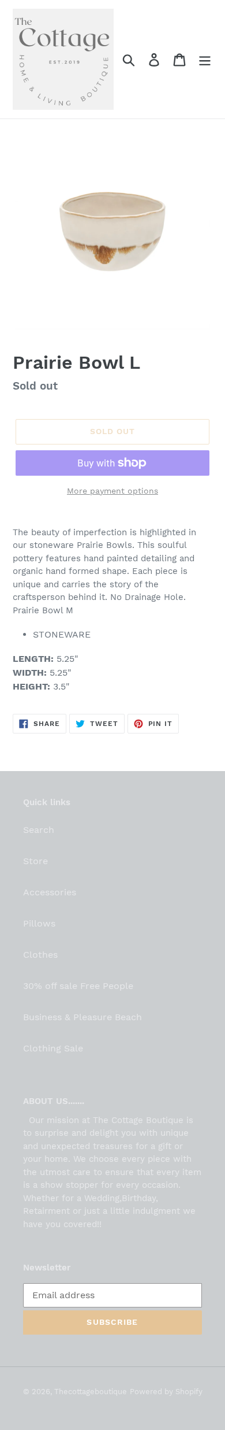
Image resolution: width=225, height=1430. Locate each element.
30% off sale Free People (78, 985)
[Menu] (204, 59)
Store (35, 860)
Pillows (39, 923)
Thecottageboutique (90, 1391)
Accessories (49, 892)
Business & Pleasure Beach (82, 1017)
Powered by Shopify (166, 1391)
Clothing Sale (53, 1048)
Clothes (40, 954)
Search (38, 829)
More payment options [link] (112, 490)
